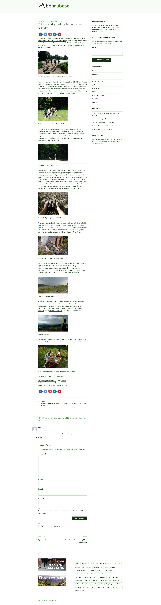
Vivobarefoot (117, 587)
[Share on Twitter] (45, 36)
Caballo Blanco (98, 567)
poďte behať (96, 88)
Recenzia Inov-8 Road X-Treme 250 (103, 126)
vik (39, 428)
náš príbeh (95, 78)
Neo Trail (115, 577)
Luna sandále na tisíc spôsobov (102, 129)
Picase (63, 381)
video (109, 587)
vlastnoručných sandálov (75, 138)
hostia (98, 570)
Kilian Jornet (94, 574)
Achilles (77, 564)
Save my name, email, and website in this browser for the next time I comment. (62, 512)
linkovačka (95, 74)
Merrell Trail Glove (75, 136)
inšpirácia (112, 570)
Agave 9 (84, 564)
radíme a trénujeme (98, 95)
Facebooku (105, 139)
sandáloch (74, 223)
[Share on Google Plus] (50, 36)
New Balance (79, 580)
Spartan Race (94, 584)
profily (94, 92)
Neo (109, 577)
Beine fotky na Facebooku (47, 383)
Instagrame (98, 139)
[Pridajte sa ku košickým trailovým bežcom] (52, 585)
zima (83, 590)
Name (41, 479)
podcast (94, 85)
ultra (93, 587)
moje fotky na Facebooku (47, 381)
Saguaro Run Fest (114, 580)
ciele (106, 567)
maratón (88, 577)
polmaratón (103, 580)
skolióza (77, 584)
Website (41, 499)
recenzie (95, 99)
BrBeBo (77, 567)
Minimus (102, 577)
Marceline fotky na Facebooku (49, 385)
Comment (42, 454)
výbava (44, 405)
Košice (103, 574)
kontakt (94, 27)
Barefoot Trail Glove (50, 403)
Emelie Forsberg (80, 570)
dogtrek (112, 567)
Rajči (65, 385)
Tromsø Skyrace (80, 587)
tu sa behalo (46, 401)
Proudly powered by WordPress (47, 600)
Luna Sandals (73, 403)
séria (102, 584)
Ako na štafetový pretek (99, 119)
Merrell (83, 403)
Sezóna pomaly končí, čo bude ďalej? (103, 122)
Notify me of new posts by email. (49, 526)
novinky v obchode (98, 81)
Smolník (84, 584)
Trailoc (119, 584)
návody (95, 580)
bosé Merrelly (47, 170)
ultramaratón (101, 587)
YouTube (113, 139)
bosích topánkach (55, 311)
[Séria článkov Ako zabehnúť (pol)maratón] (52, 570)
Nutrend (87, 580)
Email (41, 489)
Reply (40, 437)
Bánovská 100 (86, 567)
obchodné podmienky (104, 27)
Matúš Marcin (56, 21)
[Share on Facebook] (41, 36)
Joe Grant (78, 574)
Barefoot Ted (94, 564)
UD (88, 587)
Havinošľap (90, 570)
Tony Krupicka (110, 584)
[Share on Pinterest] (59, 36)
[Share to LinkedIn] (55, 36)
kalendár (85, 574)
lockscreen (110, 574)
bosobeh (63, 403)
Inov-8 (105, 570)
